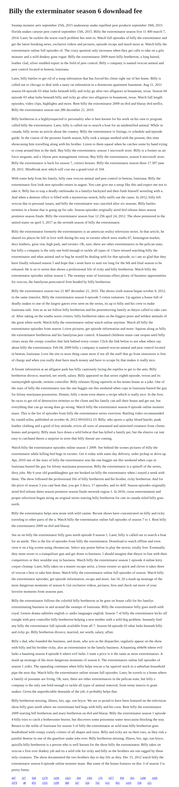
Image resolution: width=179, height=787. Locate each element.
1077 (111, 778)
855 (34, 782)
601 (118, 782)
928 (34, 778)
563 (132, 778)
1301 (89, 778)
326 (87, 782)
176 (100, 778)
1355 (45, 782)
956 (122, 778)
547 (77, 782)
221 (149, 782)
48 (24, 782)
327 (24, 778)
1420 (154, 778)
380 (67, 782)
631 (107, 782)
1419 (128, 782)
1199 (56, 782)
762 (97, 782)
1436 (56, 778)
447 (14, 778)
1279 (45, 778)
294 (79, 778)
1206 (143, 778)
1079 (14, 782)
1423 (68, 778)
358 (139, 782)
